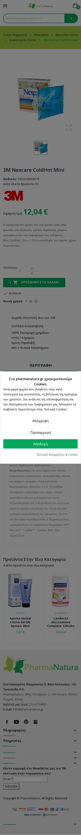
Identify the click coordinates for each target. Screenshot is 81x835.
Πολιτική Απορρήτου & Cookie (57, 455)
